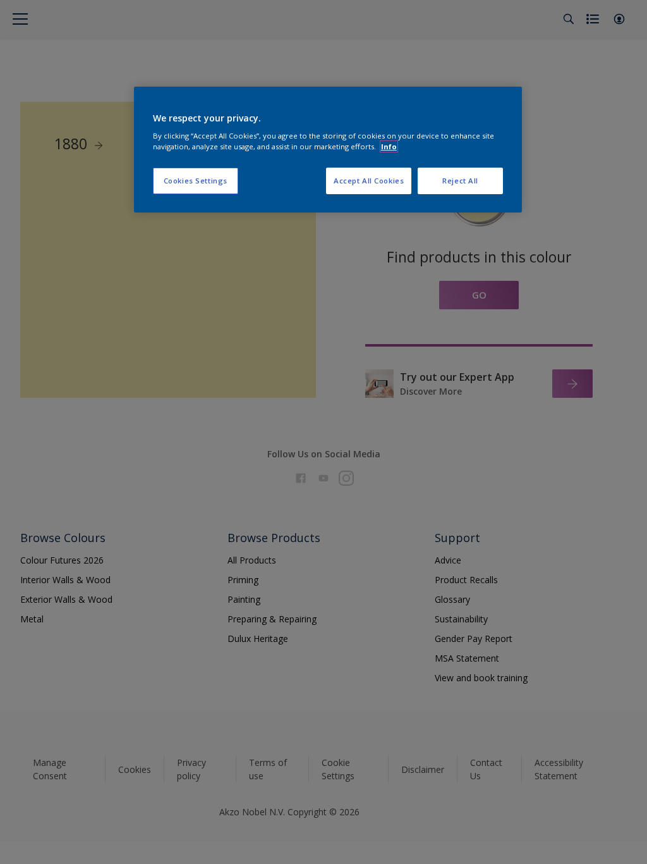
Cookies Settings (195, 180)
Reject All (460, 180)
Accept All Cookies (369, 180)
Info (389, 146)
